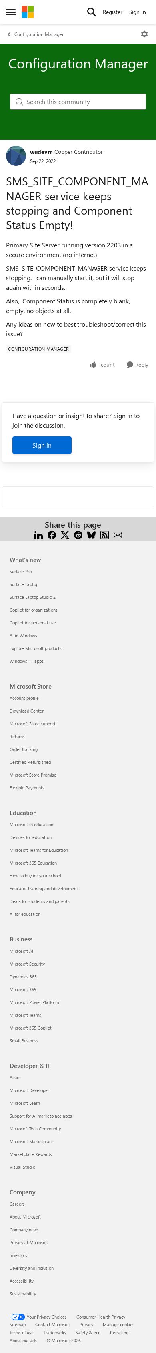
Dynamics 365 (23, 977)
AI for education (25, 914)
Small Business (24, 1041)
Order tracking (24, 749)
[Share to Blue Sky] (91, 534)
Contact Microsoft (52, 1324)
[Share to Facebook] (52, 534)
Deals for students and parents (40, 901)
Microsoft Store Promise (33, 775)
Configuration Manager (39, 34)
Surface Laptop (24, 584)
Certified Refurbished (30, 762)
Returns (17, 736)
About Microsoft (25, 1217)
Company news (24, 1230)
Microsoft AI (21, 951)
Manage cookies (118, 1324)
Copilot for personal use (33, 623)
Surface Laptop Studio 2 (33, 597)
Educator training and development (44, 888)
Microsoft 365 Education (33, 863)
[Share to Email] (118, 534)
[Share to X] (65, 534)
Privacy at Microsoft (29, 1242)
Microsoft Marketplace (32, 1141)
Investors (18, 1255)
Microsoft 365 (23, 989)
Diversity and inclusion (32, 1268)
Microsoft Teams (25, 1015)
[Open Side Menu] (11, 12)
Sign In (137, 12)
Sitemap (18, 1324)
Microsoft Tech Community (35, 1129)
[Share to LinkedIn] (38, 534)
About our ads (23, 1340)
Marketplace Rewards (31, 1154)
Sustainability (23, 1294)
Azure (15, 1077)
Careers (17, 1204)
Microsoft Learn (25, 1103)
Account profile (24, 698)
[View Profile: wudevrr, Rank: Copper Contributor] (16, 156)
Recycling (119, 1332)
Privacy (86, 1324)
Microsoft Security (27, 964)
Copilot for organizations (34, 610)
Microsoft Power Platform (34, 1002)
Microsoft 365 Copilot (31, 1028)
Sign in (42, 445)
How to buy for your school (35, 876)
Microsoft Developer (29, 1090)
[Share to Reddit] (78, 534)
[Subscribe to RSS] (104, 534)
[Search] (91, 12)
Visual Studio (22, 1167)
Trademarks (54, 1332)
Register (112, 12)
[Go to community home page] (28, 12)
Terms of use (22, 1332)
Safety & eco (88, 1332)
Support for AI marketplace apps (41, 1116)
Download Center (27, 711)
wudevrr (41, 151)
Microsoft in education (31, 824)
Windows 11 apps (27, 661)
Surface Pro (21, 571)
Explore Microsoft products (36, 648)
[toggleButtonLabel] (144, 34)
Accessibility (22, 1281)
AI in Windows (23, 635)
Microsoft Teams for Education (39, 850)
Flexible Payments (27, 788)
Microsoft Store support (33, 724)
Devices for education (31, 837)
